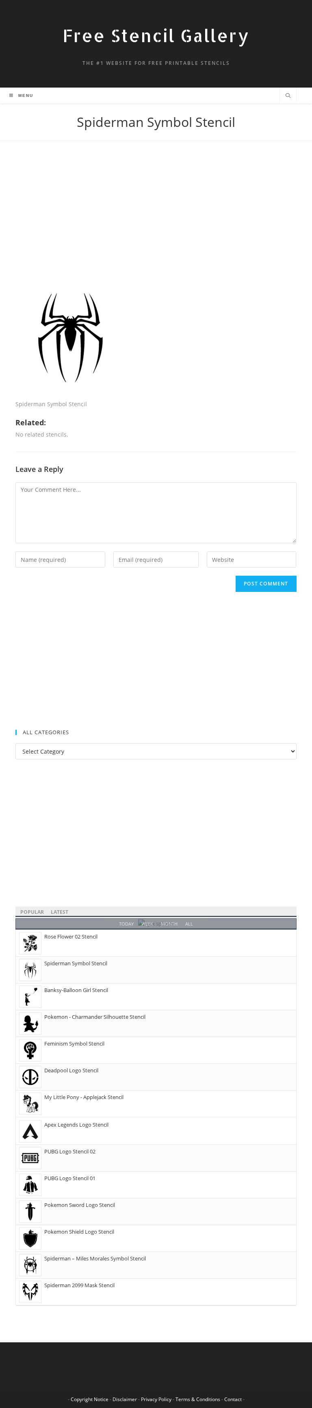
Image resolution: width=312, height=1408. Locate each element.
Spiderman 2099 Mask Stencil (79, 1285)
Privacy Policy (156, 1399)
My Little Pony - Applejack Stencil (84, 1097)
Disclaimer (125, 1399)
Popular (32, 912)
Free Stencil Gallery (156, 35)
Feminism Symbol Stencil (74, 1043)
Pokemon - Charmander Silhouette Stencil (94, 1016)
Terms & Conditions (198, 1399)
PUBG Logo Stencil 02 (69, 1151)
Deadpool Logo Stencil (71, 1070)
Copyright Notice (89, 1399)
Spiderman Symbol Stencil (75, 963)
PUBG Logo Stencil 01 (69, 1178)
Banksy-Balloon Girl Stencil (76, 990)
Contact (233, 1399)
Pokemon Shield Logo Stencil (79, 1231)
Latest (59, 912)
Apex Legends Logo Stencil (76, 1124)
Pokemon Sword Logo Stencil (79, 1205)
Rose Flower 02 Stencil (71, 936)
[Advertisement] (155, 221)
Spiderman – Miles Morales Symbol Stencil (95, 1258)
